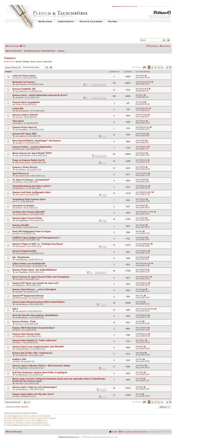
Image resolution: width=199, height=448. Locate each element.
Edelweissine (144, 127)
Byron (21, 98)
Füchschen (23, 84)
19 (93, 98)
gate (20, 292)
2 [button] (152, 67)
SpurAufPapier (145, 244)
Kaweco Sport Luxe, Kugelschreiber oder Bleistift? (38, 346)
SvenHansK (143, 89)
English (120, 6)
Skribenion (23, 91)
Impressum (133, 6)
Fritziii (141, 372)
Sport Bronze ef (20, 173)
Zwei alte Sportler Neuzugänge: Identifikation (35, 315)
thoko (141, 387)
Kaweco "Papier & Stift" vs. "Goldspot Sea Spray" (37, 244)
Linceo (39, 62)
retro (17, 234)
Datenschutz (126, 6)
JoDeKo (22, 170)
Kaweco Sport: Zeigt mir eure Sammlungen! (34, 387)
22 (102, 98)
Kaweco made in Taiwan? (25, 115)
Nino (18, 396)
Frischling (143, 134)
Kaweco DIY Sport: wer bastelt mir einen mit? (35, 283)
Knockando (143, 173)
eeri (140, 394)
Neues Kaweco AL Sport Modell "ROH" (32, 153)
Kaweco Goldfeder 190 (23, 89)
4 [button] (158, 67)
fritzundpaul (23, 214)
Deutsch (114, 6)
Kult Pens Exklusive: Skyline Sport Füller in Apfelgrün (39, 372)
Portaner (142, 121)
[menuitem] (23, 46)
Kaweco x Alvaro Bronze (24, 167)
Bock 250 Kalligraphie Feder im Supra (31, 231)
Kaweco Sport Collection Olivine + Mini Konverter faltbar (41, 365)
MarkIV (19, 62)
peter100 (22, 311)
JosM (21, 195)
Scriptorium (23, 253)
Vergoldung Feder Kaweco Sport (29, 199)
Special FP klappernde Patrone (28, 296)
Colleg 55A (17, 108)
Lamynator (47, 62)
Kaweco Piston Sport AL (24, 127)
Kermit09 (142, 180)
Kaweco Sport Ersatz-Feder (26, 334)
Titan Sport (18, 121)
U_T (17, 201)
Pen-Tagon (143, 115)
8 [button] (167, 67)
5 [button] (161, 67)
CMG (21, 383)
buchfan (142, 140)
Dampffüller (23, 130)
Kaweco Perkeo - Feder (24, 321)
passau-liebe (24, 176)
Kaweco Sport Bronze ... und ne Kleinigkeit (34, 289)
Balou (18, 330)
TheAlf (18, 104)
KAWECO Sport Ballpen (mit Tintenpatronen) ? (36, 238)
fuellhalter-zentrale (146, 212)
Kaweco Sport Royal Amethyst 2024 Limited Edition (38, 302)
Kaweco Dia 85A (20, 225)
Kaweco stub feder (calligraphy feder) (31, 192)
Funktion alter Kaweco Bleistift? (28, 212)
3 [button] (155, 67)
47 (93, 85)
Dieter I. (19, 343)
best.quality (20, 240)
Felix (18, 362)
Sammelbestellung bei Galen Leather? (31, 186)
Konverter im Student (23, 205)
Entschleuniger (25, 266)
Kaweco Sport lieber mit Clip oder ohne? (33, 394)
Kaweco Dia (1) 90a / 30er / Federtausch (32, 353)
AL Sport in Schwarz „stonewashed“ (31, 180)
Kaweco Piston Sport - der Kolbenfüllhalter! (34, 270)
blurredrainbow (145, 82)
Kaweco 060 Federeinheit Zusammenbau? (33, 328)
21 (99, 98)
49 (99, 85)
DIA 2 (15, 309)
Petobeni (142, 238)
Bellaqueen (20, 188)
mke (20, 117)
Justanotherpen (25, 155)
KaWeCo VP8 (19, 359)
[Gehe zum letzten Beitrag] (146, 75)
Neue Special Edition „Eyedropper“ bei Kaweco (36, 140)
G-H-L (141, 296)
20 (96, 98)
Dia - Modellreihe (21, 257)
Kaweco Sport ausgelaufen (26, 102)
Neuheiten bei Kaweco (23, 82)
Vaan (141, 302)
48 (96, 85)
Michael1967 (24, 349)
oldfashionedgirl (145, 192)
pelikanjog (23, 260)
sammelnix (143, 328)
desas (33, 62)
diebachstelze (144, 277)
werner (18, 78)
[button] (144, 67)
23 (105, 98)
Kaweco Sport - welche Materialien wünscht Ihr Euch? (39, 95)
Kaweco (9, 58)
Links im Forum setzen (24, 75)
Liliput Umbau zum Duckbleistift (28, 263)
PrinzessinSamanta (146, 309)
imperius (22, 136)
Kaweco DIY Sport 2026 (24, 134)
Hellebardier (24, 111)
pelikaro (19, 123)
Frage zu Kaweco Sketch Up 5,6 (28, 160)
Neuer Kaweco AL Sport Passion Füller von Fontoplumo (40, 277)
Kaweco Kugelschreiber (24, 251)
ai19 (20, 324)
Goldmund (20, 149)
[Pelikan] (159, 15)
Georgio (142, 289)
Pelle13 (142, 365)
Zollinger (26, 62)
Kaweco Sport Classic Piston (27, 218)
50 (102, 85)
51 (105, 85)
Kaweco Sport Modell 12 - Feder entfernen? (34, 340)
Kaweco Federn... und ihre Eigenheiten (32, 147)
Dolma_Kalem (24, 163)
